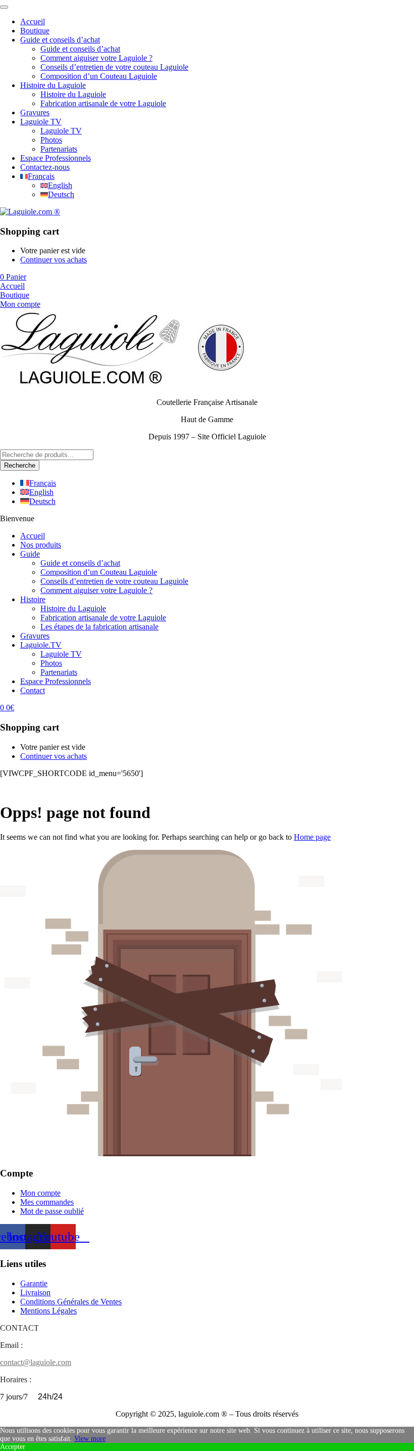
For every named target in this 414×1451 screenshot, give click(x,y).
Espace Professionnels (55, 158)
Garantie (33, 1283)
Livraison (35, 1292)
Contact (32, 690)
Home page (312, 837)
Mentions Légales (48, 1310)
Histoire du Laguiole (53, 85)
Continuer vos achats (53, 259)
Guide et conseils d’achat (60, 39)
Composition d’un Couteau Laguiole (98, 76)
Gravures (34, 112)
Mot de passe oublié (52, 1211)
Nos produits (40, 544)
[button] (13, 277)
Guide (30, 554)
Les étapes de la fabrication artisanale (99, 626)
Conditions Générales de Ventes (71, 1301)
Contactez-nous (45, 167)
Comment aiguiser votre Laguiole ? (96, 58)
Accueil (32, 21)
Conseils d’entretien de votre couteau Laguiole (114, 67)
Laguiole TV (41, 121)
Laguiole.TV (41, 645)
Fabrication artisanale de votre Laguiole (103, 103)
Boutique (34, 30)
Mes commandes (47, 1202)
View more (90, 1438)
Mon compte (40, 1193)
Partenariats (58, 149)
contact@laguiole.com (35, 1362)
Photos (51, 139)
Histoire (32, 599)
